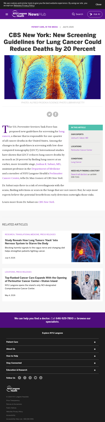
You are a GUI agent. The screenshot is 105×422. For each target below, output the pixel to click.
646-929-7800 (65, 318)
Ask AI (97, 14)
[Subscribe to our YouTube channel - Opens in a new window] (35, 377)
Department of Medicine (46, 169)
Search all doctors (79, 174)
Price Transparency (13, 400)
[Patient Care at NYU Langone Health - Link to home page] (13, 389)
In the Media (51, 27)
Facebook (55, 114)
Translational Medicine (27, 234)
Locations (10, 272)
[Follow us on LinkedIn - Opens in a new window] (40, 377)
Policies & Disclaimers (14, 404)
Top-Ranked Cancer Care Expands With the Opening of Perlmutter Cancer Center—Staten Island (36, 279)
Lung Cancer (76, 162)
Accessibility (10, 415)
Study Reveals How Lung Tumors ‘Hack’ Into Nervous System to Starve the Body (31, 242)
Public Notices (11, 408)
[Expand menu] (95, 342)
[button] (98, 4)
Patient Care (37, 27)
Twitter (49, 114)
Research (10, 234)
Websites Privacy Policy (14, 412)
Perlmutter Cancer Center (81, 150)
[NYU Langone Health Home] (19, 14)
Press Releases (48, 234)
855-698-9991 (29, 419)
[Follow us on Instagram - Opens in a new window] (30, 377)
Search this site (77, 14)
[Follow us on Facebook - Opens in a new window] (19, 377)
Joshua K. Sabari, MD (79, 138)
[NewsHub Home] (37, 14)
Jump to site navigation (7, 14)
